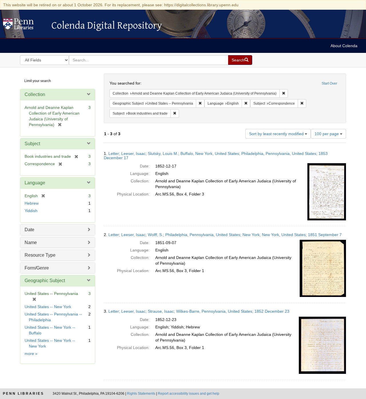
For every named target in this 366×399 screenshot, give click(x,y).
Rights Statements (141, 394)
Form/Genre (37, 268)
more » (31, 353)
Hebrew (32, 203)
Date (29, 229)
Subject (32, 143)
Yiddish (31, 210)
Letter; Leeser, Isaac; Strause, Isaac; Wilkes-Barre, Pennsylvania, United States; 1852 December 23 (198, 311)
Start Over (329, 83)
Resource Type (40, 255)
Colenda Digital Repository (24, 25)
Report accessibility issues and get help (188, 394)
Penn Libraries (23, 394)
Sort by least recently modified (277, 133)
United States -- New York (48, 306)
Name (31, 242)
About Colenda (344, 45)
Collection (35, 94)
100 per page (327, 133)
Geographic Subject (45, 280)
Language (35, 182)
